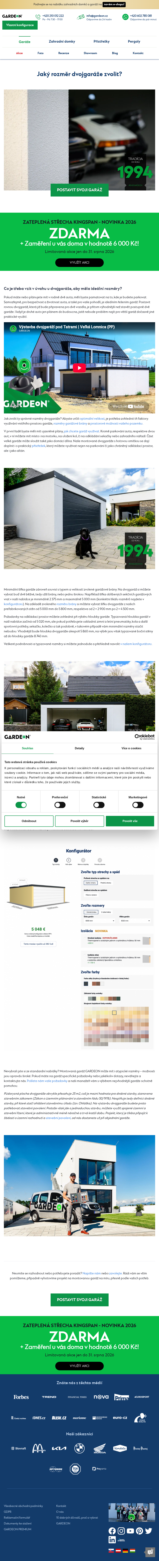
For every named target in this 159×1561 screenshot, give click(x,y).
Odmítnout (29, 821)
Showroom (90, 53)
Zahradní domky (62, 41)
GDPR (7, 1512)
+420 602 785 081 (141, 16)
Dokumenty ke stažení (17, 1523)
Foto (40, 53)
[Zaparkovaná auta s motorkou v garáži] (79, 711)
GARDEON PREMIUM (17, 1529)
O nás (60, 1512)
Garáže (24, 42)
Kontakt (138, 53)
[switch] (60, 805)
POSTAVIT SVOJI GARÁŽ (79, 190)
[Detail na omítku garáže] (79, 140)
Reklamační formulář (17, 1518)
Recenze (63, 53)
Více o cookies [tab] (131, 748)
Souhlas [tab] (27, 748)
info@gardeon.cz (97, 16)
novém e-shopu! (114, 4)
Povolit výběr (79, 821)
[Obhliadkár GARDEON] (79, 1185)
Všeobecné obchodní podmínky (23, 1506)
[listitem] (21, 1397)
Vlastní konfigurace (20, 25)
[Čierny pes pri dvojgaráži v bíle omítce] (79, 518)
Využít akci (79, 263)
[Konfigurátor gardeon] (79, 948)
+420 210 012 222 (53, 16)
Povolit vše (130, 821)
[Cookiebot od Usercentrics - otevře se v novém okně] (138, 737)
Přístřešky (102, 41)
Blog (115, 53)
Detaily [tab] (79, 748)
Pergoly (134, 41)
